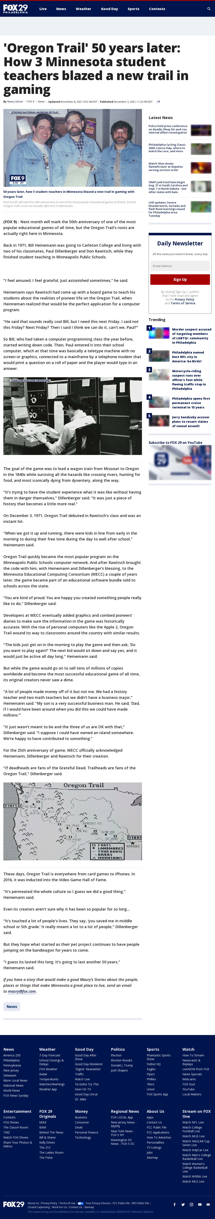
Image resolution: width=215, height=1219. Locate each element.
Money (81, 1111)
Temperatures (49, 1079)
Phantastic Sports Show (159, 1057)
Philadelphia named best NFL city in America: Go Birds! (188, 356)
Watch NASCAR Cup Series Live (196, 1143)
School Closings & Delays (51, 1062)
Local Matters (191, 1094)
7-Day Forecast (49, 1055)
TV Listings (154, 1147)
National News (13, 1085)
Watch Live (82, 1079)
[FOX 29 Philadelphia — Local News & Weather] (17, 9)
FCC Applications (158, 1132)
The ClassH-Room (15, 1127)
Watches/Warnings (52, 1084)
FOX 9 (30, 101)
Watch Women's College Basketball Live (194, 1167)
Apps (150, 1117)
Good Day (84, 1049)
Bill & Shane (47, 1137)
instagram (191, 1204)
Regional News (125, 1111)
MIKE (42, 1122)
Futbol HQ (154, 1064)
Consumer (82, 1122)
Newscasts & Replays (191, 1062)
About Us (155, 1111)
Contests (9, 1117)
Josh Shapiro (119, 1070)
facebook (174, 1204)
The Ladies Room (51, 1152)
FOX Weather (48, 1069)
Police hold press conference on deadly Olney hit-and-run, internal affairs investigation (168, 129)
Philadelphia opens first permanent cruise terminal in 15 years (191, 402)
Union (151, 1089)
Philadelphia (11, 1060)
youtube (200, 1204)
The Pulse (46, 1157)
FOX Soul (188, 1084)
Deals (79, 1127)
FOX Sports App (157, 1094)
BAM (42, 1127)
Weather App (48, 1089)
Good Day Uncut (86, 1094)
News (41, 101)
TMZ (6, 1132)
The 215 (44, 1147)
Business (81, 1117)
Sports (153, 1049)
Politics (118, 1049)
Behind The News (51, 1132)
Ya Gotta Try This (87, 1084)
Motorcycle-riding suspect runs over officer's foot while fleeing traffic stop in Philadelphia (189, 380)
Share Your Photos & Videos (17, 1144)
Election (116, 1055)
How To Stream (193, 1055)
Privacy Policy (184, 299)
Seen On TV (83, 1089)
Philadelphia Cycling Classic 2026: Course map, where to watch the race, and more (167, 148)
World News (11, 1090)
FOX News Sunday (15, 1095)
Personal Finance (86, 1132)
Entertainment (17, 1111)
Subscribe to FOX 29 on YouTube (175, 442)
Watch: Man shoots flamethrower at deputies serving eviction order (166, 167)
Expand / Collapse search (209, 9)
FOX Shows (11, 1122)
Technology (83, 1137)
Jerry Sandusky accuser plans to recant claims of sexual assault (191, 421)
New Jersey (11, 1070)
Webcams (189, 1079)
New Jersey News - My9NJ (124, 1124)
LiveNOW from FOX (195, 1069)
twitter (183, 1204)
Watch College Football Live (192, 1129)
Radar (43, 1074)
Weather (47, 1049)
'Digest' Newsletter (88, 1069)
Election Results (121, 1060)
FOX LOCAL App (122, 1117)
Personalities (155, 1142)
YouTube (188, 1089)
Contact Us (154, 1122)
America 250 (11, 1055)
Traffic (79, 1074)
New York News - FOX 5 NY (123, 1133)
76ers (150, 1084)
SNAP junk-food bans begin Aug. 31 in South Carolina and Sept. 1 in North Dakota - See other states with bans (168, 187)
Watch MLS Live (193, 1181)
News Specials (192, 1074)
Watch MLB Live (193, 1136)
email (208, 1204)
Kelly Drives (47, 1142)
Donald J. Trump (122, 1065)
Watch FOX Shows (15, 1137)
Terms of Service (183, 303)
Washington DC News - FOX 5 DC (123, 1142)
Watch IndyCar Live (195, 1150)
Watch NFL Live (193, 1122)
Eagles (151, 1069)
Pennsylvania (12, 1065)
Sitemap (152, 1157)
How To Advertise (159, 1137)
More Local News (15, 1080)
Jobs (150, 1152)
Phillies (151, 1079)
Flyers (151, 1074)
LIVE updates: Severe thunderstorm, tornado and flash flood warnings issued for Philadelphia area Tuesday (167, 209)
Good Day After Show (85, 1057)
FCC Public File (156, 1127)
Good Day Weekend (88, 1064)
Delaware (9, 1075)
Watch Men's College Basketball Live (196, 1157)
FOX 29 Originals (47, 1114)
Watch (188, 1049)
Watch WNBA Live (194, 1176)
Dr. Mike (80, 1099)
